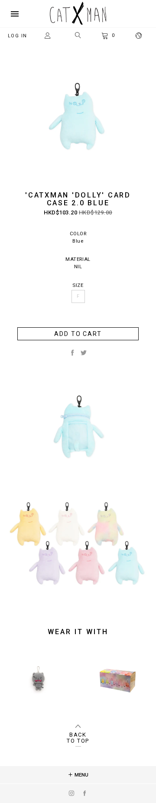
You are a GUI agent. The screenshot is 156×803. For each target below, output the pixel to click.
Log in (17, 36)
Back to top (78, 737)
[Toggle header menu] (15, 14)
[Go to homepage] (78, 23)
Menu (80, 775)
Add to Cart (78, 333)
